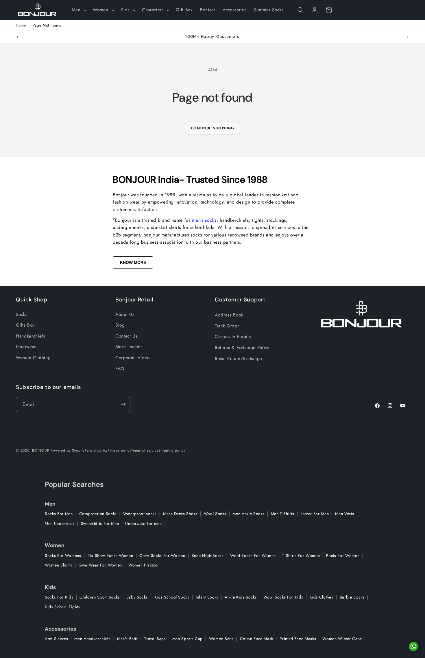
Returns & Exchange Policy (242, 347)
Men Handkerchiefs (92, 639)
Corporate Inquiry (233, 336)
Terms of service (144, 450)
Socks (21, 314)
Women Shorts (58, 565)
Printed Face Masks (298, 639)
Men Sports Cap (187, 639)
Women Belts (221, 639)
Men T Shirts (282, 514)
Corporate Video (132, 358)
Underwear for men (143, 523)
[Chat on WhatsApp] (413, 646)
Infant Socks (207, 597)
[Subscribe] (123, 404)
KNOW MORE (133, 262)
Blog (120, 325)
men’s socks (204, 220)
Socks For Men (59, 514)
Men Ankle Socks (248, 514)
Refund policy (96, 450)
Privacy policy (119, 450)
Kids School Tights (62, 607)
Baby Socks (137, 597)
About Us (124, 314)
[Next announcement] (407, 37)
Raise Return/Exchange (238, 358)
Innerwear (26, 347)
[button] (78, 10)
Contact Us (126, 336)
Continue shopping (212, 128)
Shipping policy (171, 450)
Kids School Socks (171, 597)
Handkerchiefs (30, 336)
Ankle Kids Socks (241, 597)
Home (21, 25)
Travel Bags (155, 639)
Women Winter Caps (342, 639)
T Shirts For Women (301, 555)
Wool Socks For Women (253, 555)
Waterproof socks (140, 514)
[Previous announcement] (17, 37)
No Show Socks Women (110, 555)
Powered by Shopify (67, 450)
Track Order (227, 326)
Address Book (229, 315)
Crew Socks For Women (162, 555)
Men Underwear (60, 523)
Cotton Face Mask (257, 639)
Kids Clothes (321, 597)
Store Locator (128, 347)
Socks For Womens (63, 555)
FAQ (119, 369)
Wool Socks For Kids (283, 597)
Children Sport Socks (100, 597)
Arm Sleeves (56, 639)
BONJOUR (40, 450)
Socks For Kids (59, 597)
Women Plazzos (143, 565)
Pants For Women (342, 555)
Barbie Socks (352, 597)
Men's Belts (127, 639)
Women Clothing (33, 358)
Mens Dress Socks (180, 514)
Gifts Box (25, 325)
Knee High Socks (208, 555)
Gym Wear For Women (100, 565)
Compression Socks (98, 514)
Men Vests (344, 514)
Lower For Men (315, 514)
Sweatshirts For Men (100, 523)
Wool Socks (215, 514)
